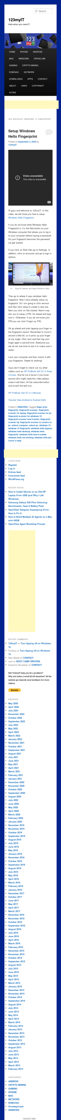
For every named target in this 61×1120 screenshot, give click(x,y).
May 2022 (13, 728)
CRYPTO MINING (30, 65)
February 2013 (15, 1068)
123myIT (16, 19)
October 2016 (15, 922)
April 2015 (13, 979)
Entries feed (14, 472)
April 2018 (13, 878)
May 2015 (13, 975)
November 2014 (16, 993)
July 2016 (13, 932)
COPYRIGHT (38, 85)
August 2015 (14, 964)
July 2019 (13, 843)
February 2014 (15, 1025)
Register (12, 464)
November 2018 (16, 857)
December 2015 (16, 950)
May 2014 (13, 1015)
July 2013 (13, 1050)
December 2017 (16, 893)
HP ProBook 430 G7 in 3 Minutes (24, 392)
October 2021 (15, 746)
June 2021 (13, 760)
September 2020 (16, 792)
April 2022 (13, 732)
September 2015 (16, 961)
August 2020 (14, 796)
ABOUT (12, 85)
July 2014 (13, 1008)
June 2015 (13, 972)
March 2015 (14, 982)
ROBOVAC (14, 72)
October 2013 (15, 1040)
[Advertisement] (31, 104)
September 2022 (16, 721)
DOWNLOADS (16, 78)
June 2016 (13, 936)
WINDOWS (24, 58)
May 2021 (13, 764)
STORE (12, 92)
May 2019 (13, 850)
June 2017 (13, 900)
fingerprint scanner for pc (39, 413)
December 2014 (16, 990)
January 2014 (15, 1029)
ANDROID (37, 51)
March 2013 (14, 1065)
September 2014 (16, 1000)
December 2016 (16, 914)
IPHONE (24, 51)
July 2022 (13, 724)
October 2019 (15, 832)
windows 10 (44, 425)
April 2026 (13, 707)
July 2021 (13, 757)
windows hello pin (42, 437)
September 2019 (16, 836)
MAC (11, 58)
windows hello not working (20, 437)
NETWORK (29, 72)
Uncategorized (15, 1106)
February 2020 (15, 818)
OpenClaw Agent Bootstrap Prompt (26, 523)
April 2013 (13, 1061)
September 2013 (16, 1043)
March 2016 (14, 943)
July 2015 (13, 968)
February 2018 (15, 886)
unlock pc (33, 425)
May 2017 (13, 904)
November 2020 (16, 785)
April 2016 (13, 939)
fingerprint (13, 409)
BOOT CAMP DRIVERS (28, 661)
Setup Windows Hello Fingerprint (22, 133)
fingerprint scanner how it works (23, 419)
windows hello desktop (19, 431)
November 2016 (16, 918)
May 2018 (13, 875)
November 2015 (16, 954)
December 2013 (16, 1033)
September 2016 (16, 925)
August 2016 (14, 929)
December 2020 (16, 782)
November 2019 (16, 828)
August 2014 (14, 1004)
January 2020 (15, 821)
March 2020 (14, 814)
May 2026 (13, 703)
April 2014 (13, 1018)
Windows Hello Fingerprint (21, 217)
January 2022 (15, 739)
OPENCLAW (39, 58)
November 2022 (16, 714)
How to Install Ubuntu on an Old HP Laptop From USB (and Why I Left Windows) (27, 495)
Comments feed (16, 475)
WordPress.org (16, 479)
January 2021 (15, 778)
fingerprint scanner (28, 409)
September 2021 (16, 750)
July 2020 (13, 800)
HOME (12, 51)
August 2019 (14, 839)
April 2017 (13, 907)
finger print (42, 406)
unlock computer (20, 425)
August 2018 (14, 868)
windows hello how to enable (32, 434)
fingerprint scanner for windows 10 (25, 416)
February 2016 (15, 947)
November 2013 (16, 1036)
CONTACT (42, 78)
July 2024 (13, 710)
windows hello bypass (41, 428)
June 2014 (13, 1011)
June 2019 (13, 846)
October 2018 (15, 861)
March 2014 (14, 1022)
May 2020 (13, 807)
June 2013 (13, 1054)
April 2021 (13, 767)
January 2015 (15, 986)
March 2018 (14, 882)
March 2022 (14, 735)
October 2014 (15, 997)
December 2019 (16, 825)
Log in (11, 468)
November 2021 (16, 742)
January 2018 (15, 889)
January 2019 (15, 853)
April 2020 (13, 810)
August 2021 (14, 753)
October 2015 (15, 957)
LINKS (24, 85)
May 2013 (13, 1058)
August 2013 (14, 1047)
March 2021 (14, 771)
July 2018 (13, 871)
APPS (30, 78)
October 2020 (15, 789)
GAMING (13, 65)
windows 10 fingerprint (19, 428)
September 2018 (16, 864)
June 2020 (13, 803)
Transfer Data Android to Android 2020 (27, 399)
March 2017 (14, 911)
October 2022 (15, 717)
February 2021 (15, 775)
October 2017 (15, 896)
